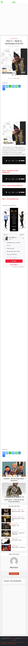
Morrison (18, 46)
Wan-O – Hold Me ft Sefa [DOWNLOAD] (12, 185)
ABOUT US (15, 642)
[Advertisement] (14, 19)
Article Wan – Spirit (16, 540)
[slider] (23, 160)
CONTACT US (22, 642)
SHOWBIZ (3, 643)
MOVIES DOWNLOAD (11, 643)
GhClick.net (12, 638)
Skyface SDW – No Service (18, 547)
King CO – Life (15, 525)
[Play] (6, 160)
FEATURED (14, 509)
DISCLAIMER (3, 642)
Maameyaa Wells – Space (18, 511)
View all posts (14, 573)
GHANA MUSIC (14, 38)
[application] (14, 160)
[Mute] (19, 160)
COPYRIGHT (9, 642)
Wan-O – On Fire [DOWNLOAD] (10, 199)
